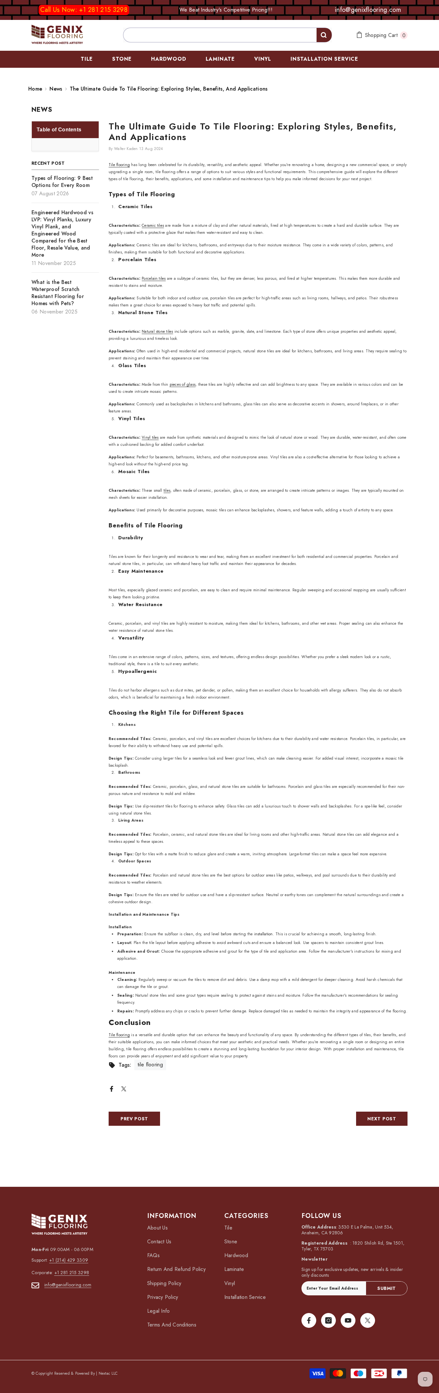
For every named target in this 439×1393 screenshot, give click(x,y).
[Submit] (324, 35)
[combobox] (227, 35)
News (55, 89)
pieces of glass (183, 384)
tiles (167, 490)
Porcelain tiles (154, 278)
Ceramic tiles (153, 225)
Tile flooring (119, 165)
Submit (386, 1288)
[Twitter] (124, 1088)
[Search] (219, 35)
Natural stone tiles (157, 331)
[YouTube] (348, 1320)
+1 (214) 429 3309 (68, 1260)
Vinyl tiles (150, 437)
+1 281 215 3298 (71, 1272)
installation (263, 934)
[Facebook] (111, 1088)
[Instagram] (328, 1320)
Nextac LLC (108, 1373)
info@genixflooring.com (67, 1285)
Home (35, 89)
